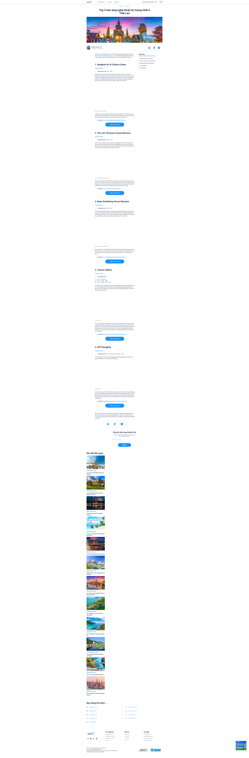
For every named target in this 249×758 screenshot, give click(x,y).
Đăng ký (124, 445)
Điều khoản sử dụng (110, 736)
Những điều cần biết (148, 738)
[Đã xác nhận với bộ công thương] (155, 750)
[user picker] (160, 2)
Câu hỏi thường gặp (148, 740)
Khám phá (122, 6)
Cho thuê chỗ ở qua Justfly (148, 1)
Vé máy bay (116, 2)
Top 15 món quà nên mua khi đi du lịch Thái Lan (114, 334)
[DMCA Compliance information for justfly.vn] (143, 750)
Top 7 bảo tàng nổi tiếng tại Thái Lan (112, 188)
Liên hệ (107, 740)
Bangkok (97, 76)
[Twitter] (96, 738)
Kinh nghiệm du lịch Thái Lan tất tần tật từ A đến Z (115, 401)
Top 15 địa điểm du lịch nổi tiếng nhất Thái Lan (114, 257)
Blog (126, 740)
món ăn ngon (110, 55)
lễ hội (98, 55)
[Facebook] (88, 738)
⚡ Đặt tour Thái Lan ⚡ (115, 124)
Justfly (96, 57)
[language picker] (155, 2)
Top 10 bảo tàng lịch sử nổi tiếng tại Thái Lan (114, 120)
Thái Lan (127, 6)
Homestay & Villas (101, 2)
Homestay (127, 736)
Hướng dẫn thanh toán (148, 736)
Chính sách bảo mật (110, 738)
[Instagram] (93, 738)
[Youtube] (90, 738)
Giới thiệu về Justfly (110, 734)
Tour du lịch (109, 2)
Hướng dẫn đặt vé (147, 734)
